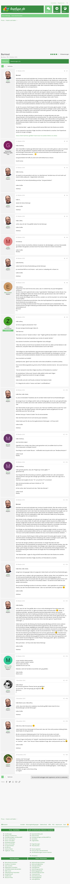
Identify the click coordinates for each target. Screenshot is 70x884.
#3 (67, 167)
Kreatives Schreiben (10, 864)
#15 (67, 601)
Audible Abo (8, 876)
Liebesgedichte (36, 879)
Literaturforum (9, 874)
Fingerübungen (36, 844)
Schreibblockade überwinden (13, 869)
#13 (67, 500)
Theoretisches (35, 845)
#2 (67, 141)
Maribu (8, 444)
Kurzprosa (8, 847)
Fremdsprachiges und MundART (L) (41, 837)
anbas (4, 57)
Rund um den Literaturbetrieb (40, 850)
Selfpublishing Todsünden (12, 872)
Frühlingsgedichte (36, 877)
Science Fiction (9, 849)
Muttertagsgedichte (37, 871)
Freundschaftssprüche (38, 872)
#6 (67, 237)
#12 (67, 462)
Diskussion (5, 61)
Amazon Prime (9, 877)
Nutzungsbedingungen (32, 824)
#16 (67, 656)
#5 (67, 216)
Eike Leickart (8, 292)
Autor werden (8, 866)
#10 (67, 390)
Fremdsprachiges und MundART (13, 837)
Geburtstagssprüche (37, 869)
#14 (67, 564)
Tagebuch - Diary (9, 850)
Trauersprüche (36, 874)
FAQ (53, 824)
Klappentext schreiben (11, 867)
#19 (67, 721)
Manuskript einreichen (11, 862)
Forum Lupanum (36, 849)
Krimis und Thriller (10, 844)
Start (64, 824)
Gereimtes (34, 839)
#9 (67, 317)
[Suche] (67, 3)
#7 (67, 258)
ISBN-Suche (8, 871)
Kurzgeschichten (9, 845)
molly (8, 247)
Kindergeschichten (10, 842)
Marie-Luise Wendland (8, 666)
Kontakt (22, 824)
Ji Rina (8, 690)
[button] (48, 9)
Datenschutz (43, 824)
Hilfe (49, 824)
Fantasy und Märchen (11, 835)
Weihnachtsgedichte (37, 864)
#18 (67, 698)
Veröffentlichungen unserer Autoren (42, 852)
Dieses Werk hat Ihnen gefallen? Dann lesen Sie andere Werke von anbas (36, 135)
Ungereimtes (35, 840)
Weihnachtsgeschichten (38, 862)
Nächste (10, 66)
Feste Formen (35, 835)
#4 (67, 195)
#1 (67, 71)
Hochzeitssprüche (37, 876)
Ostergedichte (35, 867)
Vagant (8, 764)
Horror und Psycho (10, 839)
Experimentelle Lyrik (37, 834)
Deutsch (5, 824)
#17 (67, 680)
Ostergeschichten (36, 866)
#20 (67, 754)
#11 (67, 434)
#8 (67, 282)
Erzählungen (8, 834)
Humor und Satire (9, 840)
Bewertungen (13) (15, 61)
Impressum (59, 824)
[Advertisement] (35, 36)
